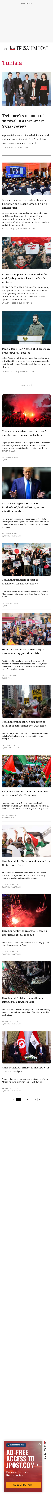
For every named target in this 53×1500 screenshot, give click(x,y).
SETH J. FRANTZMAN (12, 536)
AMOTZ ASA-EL (28, 372)
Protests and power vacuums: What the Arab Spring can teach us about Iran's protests (24, 278)
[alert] (23, 1470)
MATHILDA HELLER (11, 748)
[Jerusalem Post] (29, 48)
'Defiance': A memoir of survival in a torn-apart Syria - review (23, 120)
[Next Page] (39, 1099)
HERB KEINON (26, 303)
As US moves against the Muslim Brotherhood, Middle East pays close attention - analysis (23, 507)
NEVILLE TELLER (24, 147)
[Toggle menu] (5, 48)
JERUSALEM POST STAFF (27, 229)
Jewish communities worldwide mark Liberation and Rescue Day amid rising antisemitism (24, 203)
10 (35, 1099)
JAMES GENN (9, 817)
